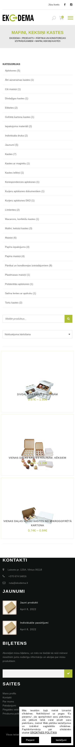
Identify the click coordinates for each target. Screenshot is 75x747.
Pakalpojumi (9, 705)
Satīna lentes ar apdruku (18, 293)
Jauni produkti (29, 602)
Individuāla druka (14, 135)
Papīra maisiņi (13, 256)
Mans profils (9, 693)
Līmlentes (10, 209)
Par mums (8, 701)
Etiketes (9, 107)
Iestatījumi (61, 740)
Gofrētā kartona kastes (17, 117)
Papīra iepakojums (15, 246)
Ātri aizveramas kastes (17, 79)
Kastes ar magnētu (15, 163)
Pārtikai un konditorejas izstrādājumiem (26, 265)
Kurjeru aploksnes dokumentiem (23, 191)
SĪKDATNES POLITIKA (43, 732)
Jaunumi (9, 144)
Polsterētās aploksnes (17, 284)
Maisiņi (9, 237)
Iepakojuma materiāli (16, 126)
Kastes (9, 154)
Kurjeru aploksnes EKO (18, 200)
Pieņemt (30, 740)
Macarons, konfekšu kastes (20, 219)
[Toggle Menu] (70, 18)
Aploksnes (10, 70)
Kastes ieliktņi (12, 172)
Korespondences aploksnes (20, 182)
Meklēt (68, 319)
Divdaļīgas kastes (14, 98)
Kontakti (7, 697)
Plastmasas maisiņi (15, 274)
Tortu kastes (11, 302)
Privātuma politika (12, 713)
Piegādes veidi (11, 709)
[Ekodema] (18, 17)
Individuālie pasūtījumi (34, 622)
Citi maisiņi (11, 89)
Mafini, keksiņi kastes (16, 228)
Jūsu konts (53, 4)
